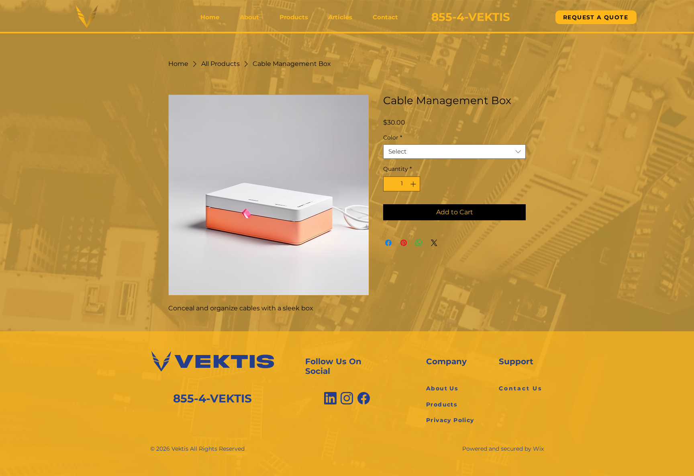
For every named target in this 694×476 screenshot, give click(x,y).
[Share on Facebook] (388, 243)
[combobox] (454, 151)
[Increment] (414, 184)
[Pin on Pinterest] (403, 243)
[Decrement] (389, 184)
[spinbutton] (401, 184)
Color (392, 137)
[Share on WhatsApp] (419, 243)
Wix (538, 448)
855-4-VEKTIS (212, 398)
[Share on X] (434, 243)
